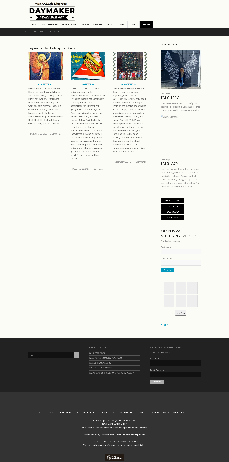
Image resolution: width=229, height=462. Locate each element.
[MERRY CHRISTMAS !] (45, 66)
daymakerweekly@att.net (132, 434)
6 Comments (55, 134)
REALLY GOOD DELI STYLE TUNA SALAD (105, 358)
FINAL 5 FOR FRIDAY (97, 353)
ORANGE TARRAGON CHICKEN (101, 367)
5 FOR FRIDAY (109, 412)
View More (181, 313)
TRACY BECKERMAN (172, 200)
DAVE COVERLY (173, 212)
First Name (166, 247)
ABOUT (142, 412)
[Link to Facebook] (104, 397)
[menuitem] (34, 24)
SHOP (166, 412)
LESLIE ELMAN (172, 217)
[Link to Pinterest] (112, 397)
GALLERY (154, 412)
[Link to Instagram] (108, 397)
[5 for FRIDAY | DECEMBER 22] (88, 66)
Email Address (168, 258)
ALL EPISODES (127, 412)
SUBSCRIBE (178, 412)
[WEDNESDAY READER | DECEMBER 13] (130, 66)
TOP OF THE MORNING (60, 412)
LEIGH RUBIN (173, 206)
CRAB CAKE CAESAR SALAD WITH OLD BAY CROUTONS (111, 373)
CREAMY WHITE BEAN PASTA (100, 363)
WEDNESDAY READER (87, 412)
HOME (41, 412)
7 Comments (98, 169)
